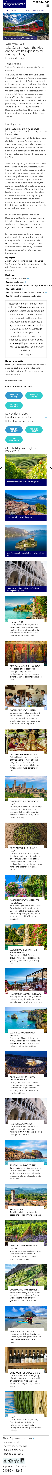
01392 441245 (41, 2)
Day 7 (24, 292)
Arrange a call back (14, 405)
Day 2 (14, 281)
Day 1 (16, 278)
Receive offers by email (15, 1446)
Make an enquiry (34, 395)
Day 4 (13, 288)
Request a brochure (13, 1449)
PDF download (14, 439)
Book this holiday (14, 395)
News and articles (12, 1442)
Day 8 (23, 295)
